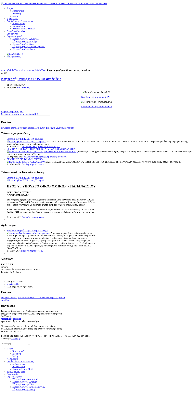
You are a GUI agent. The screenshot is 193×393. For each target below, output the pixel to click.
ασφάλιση (69, 128)
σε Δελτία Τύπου (29, 146)
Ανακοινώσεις (23, 87)
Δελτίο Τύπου (39, 128)
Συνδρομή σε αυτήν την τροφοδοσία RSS (19, 114)
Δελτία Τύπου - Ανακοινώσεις (21, 70)
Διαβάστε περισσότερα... (12, 111)
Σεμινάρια (51, 128)
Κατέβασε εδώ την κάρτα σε (96, 97)
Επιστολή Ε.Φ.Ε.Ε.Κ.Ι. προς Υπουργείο (25, 139)
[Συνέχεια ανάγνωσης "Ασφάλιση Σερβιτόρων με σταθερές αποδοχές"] (29, 233)
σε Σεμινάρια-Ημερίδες (34, 156)
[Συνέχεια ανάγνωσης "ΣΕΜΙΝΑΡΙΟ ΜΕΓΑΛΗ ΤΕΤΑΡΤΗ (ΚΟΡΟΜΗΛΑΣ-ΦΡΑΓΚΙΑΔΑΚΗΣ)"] (42, 151)
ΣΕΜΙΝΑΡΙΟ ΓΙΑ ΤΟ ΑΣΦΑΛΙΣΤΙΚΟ (25, 159)
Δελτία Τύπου (41, 70)
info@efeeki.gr (13, 284)
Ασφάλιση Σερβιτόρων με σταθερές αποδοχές (27, 230)
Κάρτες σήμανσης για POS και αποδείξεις (31, 79)
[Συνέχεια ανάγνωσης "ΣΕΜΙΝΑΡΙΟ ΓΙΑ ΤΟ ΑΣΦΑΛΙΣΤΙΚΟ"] (26, 162)
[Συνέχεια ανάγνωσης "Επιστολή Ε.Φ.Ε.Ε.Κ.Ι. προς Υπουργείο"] (26, 141)
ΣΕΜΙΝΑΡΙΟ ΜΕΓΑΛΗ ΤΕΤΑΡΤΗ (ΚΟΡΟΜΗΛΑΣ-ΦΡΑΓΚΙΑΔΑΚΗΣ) (41, 149)
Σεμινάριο (60, 128)
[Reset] (29, 344)
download (6, 128)
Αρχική (4, 70)
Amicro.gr (15, 338)
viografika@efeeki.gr (11, 319)
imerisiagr (15, 128)
